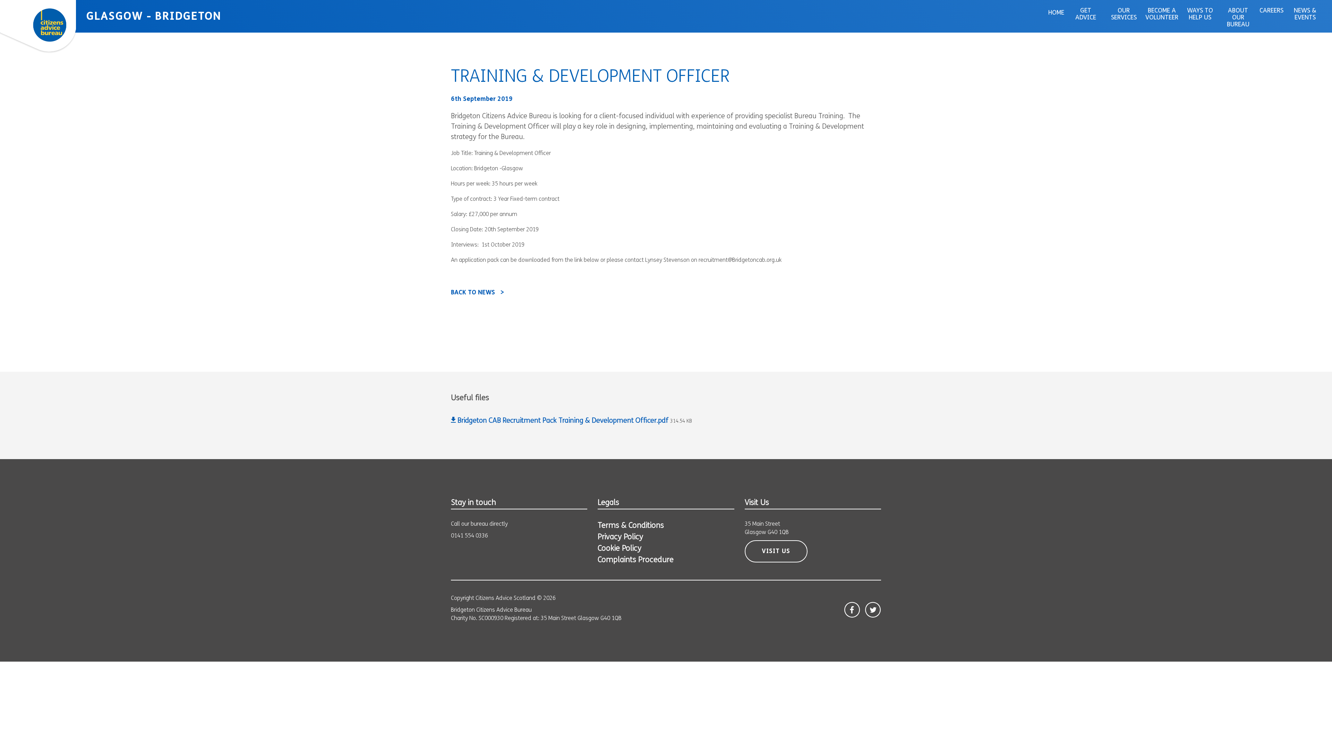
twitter (873, 610)
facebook (852, 610)
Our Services (1124, 14)
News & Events (1305, 14)
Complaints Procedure (636, 560)
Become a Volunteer (1161, 14)
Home (1056, 13)
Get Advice (1085, 14)
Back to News (473, 293)
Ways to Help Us (1200, 14)
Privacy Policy (620, 537)
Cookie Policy (619, 549)
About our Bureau (1238, 18)
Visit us (776, 552)
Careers (1271, 11)
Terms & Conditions (631, 526)
